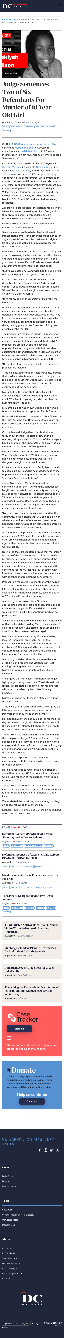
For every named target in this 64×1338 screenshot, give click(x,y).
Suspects (51, 127)
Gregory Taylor (44, 166)
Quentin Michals (11, 166)
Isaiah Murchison (30, 151)
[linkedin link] (52, 1150)
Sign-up (19, 1028)
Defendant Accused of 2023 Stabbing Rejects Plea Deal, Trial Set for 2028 (30, 856)
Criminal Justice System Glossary (18, 1214)
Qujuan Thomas (21, 170)
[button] (59, 5)
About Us (6, 1248)
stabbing (29, 866)
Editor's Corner (9, 1186)
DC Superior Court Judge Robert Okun (36, 144)
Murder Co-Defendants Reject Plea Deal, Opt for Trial (30, 877)
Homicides (29, 127)
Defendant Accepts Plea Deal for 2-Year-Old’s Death (29, 969)
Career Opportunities (12, 1273)
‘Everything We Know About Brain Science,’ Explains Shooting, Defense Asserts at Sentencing (31, 990)
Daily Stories (16, 127)
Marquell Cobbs (24, 147)
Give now (32, 1101)
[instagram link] (46, 1150)
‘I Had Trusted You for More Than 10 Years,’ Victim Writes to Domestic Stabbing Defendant (31, 928)
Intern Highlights (10, 1268)
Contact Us (7, 1278)
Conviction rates (10, 1220)
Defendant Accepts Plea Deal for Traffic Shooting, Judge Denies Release (27, 835)
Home (5, 19)
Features (6, 1181)
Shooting (40, 127)
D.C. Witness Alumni (11, 1263)
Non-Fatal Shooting (33, 846)
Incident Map (8, 1225)
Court (13, 19)
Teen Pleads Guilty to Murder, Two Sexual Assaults (28, 897)
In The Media (8, 1253)
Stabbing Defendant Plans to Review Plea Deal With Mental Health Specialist (30, 949)
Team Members (9, 1258)
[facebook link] (40, 1150)
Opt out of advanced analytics (16, 1324)
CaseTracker (8, 1209)
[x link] (58, 1150)
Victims (6, 131)
